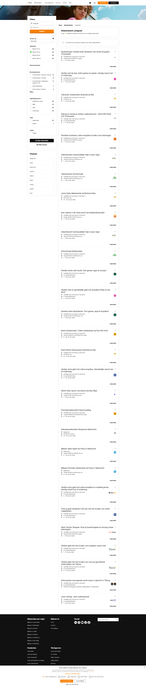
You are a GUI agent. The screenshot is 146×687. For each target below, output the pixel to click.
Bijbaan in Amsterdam (33, 622)
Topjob (34, 133)
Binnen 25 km (36, 52)
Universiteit (36, 111)
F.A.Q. (52, 622)
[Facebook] (89, 622)
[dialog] (73, 676)
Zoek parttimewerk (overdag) (35, 660)
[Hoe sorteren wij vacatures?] (53, 38)
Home (60, 25)
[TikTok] (86, 622)
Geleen (32, 189)
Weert (31, 180)
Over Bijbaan (54, 628)
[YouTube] (82, 622)
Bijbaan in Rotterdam (33, 625)
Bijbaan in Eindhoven (33, 643)
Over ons (58, 2)
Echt (31, 193)
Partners (53, 663)
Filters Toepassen (41, 140)
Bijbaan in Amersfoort (33, 637)
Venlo (31, 163)
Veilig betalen (54, 660)
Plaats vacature (55, 657)
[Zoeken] (94, 3)
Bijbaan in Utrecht (32, 628)
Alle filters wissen (41, 144)
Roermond (33, 167)
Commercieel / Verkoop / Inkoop (42, 75)
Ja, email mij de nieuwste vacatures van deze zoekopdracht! (82, 42)
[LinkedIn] (76, 622)
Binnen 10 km (36, 49)
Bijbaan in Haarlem (32, 634)
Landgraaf (77, 25)
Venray (32, 184)
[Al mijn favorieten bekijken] (90, 3)
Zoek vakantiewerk (32, 663)
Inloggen (113, 2)
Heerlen (32, 171)
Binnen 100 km (37, 58)
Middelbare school (38, 101)
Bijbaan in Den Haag (33, 640)
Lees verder (91, 671)
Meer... (32, 92)
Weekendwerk (68, 25)
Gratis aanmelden (56, 651)
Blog (70, 2)
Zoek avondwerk (32, 657)
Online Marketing (37, 86)
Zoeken (41, 31)
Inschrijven (103, 2)
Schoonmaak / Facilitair (39, 89)
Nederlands (36, 120)
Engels (34, 123)
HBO (34, 107)
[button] (73, 674)
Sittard (32, 176)
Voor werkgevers (49, 2)
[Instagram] (79, 622)
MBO (34, 104)
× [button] (144, 667)
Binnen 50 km (36, 55)
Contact (65, 2)
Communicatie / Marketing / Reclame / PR (40, 82)
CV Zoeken (54, 654)
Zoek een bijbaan (32, 654)
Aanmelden (30, 651)
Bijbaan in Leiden (32, 631)
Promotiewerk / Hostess (39, 78)
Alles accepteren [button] (66, 681)
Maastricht (33, 158)
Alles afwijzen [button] (80, 681)
